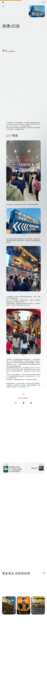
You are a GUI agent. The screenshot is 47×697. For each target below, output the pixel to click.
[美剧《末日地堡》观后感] (23, 605)
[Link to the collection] (42, 573)
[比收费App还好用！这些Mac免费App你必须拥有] (12, 468)
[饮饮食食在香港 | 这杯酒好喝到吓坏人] (38, 605)
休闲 (3, 6)
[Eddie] (3, 50)
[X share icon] (16, 403)
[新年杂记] (34, 468)
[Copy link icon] (31, 403)
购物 (33, 612)
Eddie (6, 50)
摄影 (4, 612)
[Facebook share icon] (23, 403)
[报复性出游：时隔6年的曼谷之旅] (9, 605)
